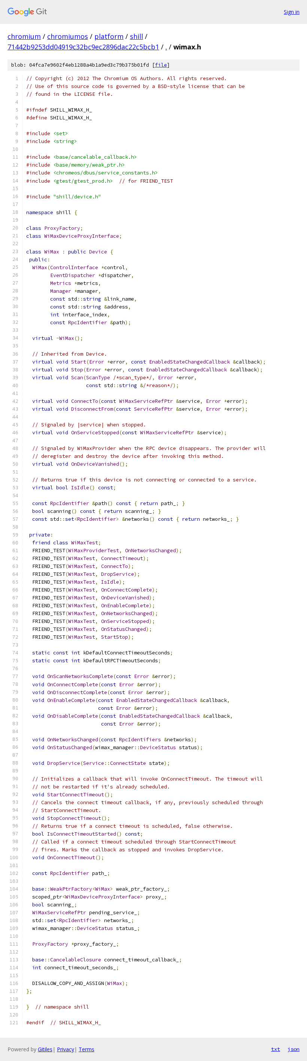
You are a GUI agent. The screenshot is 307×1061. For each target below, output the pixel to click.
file (161, 65)
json (294, 1049)
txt (275, 1049)
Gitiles (45, 1049)
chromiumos (67, 36)
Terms (86, 1049)
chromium (24, 36)
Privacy (65, 1049)
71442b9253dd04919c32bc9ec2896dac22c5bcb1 (83, 46)
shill (136, 36)
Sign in (292, 11)
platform (109, 36)
